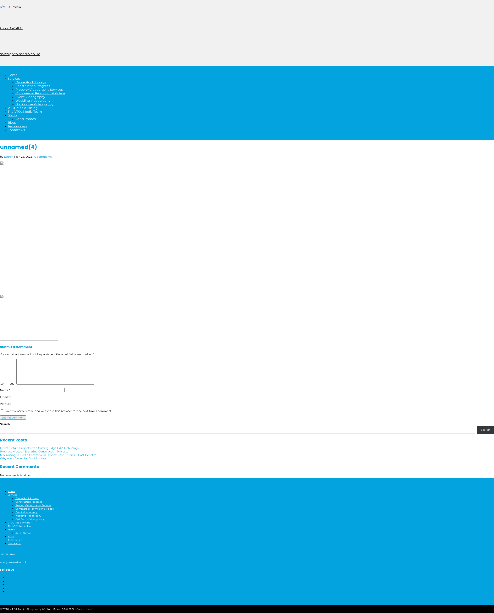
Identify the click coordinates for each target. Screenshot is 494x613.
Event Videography (30, 97)
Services (14, 78)
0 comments (43, 156)
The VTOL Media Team (25, 111)
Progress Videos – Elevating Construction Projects (34, 451)
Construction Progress (32, 86)
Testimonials (17, 126)
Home (12, 75)
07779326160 (11, 28)
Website (5, 404)
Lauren (8, 156)
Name (5, 390)
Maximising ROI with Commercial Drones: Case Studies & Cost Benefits (48, 455)
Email (4, 397)
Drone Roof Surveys (30, 82)
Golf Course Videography (34, 104)
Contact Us (16, 130)
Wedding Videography (32, 100)
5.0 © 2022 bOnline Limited (77, 609)
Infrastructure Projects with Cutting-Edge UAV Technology (39, 448)
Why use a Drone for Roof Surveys (23, 458)
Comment (8, 383)
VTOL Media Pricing (23, 108)
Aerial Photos (25, 119)
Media (12, 115)
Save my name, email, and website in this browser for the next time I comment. (58, 411)
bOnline (46, 609)
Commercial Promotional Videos (40, 93)
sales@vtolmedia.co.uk (20, 54)
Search (5, 424)
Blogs (12, 122)
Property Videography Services (39, 89)
